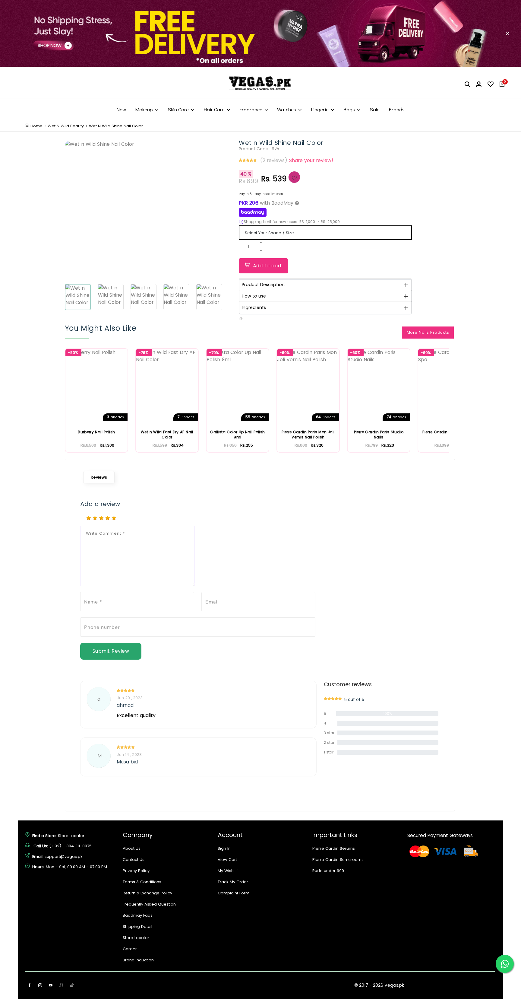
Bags (349, 109)
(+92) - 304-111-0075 (70, 846)
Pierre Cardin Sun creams (338, 859)
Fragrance (250, 109)
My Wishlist (228, 871)
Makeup (144, 109)
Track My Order (233, 882)
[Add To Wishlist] (294, 177)
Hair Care (214, 109)
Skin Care (178, 109)
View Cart (227, 859)
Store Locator (71, 836)
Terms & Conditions (142, 882)
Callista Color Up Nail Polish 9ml (237, 434)
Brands (397, 109)
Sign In (224, 848)
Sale (375, 109)
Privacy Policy (136, 871)
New (121, 109)
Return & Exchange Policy (147, 893)
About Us (132, 848)
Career (130, 949)
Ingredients (254, 307)
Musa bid (127, 762)
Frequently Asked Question (149, 904)
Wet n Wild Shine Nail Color (116, 126)
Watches (286, 109)
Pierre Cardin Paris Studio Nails (378, 434)
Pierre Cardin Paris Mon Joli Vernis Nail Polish (308, 434)
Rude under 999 (328, 871)
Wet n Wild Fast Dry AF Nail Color (167, 434)
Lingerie (320, 109)
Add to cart (267, 265)
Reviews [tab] (99, 477)
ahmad (125, 705)
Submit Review (111, 651)
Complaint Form (233, 893)
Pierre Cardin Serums (333, 848)
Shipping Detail (137, 926)
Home (36, 126)
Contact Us (133, 859)
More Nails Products (428, 332)
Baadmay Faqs (138, 915)
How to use (254, 296)
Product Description (263, 285)
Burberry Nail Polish (96, 432)
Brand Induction (138, 960)
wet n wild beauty (66, 126)
